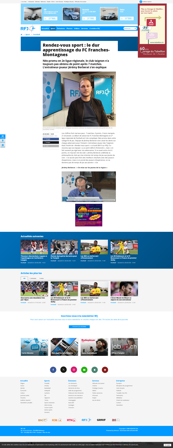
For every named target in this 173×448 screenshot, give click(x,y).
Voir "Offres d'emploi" (81, 347)
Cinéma (94, 386)
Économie (23, 390)
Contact (118, 402)
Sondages (71, 405)
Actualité (45, 28)
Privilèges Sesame (97, 388)
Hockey (46, 386)
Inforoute (37, 1)
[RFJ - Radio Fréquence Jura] (86, 420)
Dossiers (23, 398)
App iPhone (94, 370)
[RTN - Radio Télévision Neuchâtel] (71, 420)
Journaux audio (24, 395)
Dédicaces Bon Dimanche (76, 393)
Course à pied (48, 407)
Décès (53, 1)
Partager (47, 139)
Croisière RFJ (94, 28)
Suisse (22, 386)
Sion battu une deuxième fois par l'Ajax (33, 299)
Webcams (43, 1)
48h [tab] (24, 278)
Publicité (118, 390)
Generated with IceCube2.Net (129, 430)
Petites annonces (97, 393)
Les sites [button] (24, 1)
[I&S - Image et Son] (116, 420)
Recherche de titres (74, 388)
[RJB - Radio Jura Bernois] (57, 420)
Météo (94, 390)
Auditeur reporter (25, 400)
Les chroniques (72, 386)
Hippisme (47, 398)
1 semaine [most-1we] (33, 278)
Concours (71, 407)
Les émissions (72, 383)
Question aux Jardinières (75, 398)
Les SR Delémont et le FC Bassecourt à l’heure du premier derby (124, 258)
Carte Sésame (59, 1)
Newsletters (84, 370)
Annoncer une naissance (75, 395)
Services (84, 28)
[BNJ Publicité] (42, 420)
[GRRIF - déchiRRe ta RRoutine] (101, 420)
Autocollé (71, 402)
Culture (22, 393)
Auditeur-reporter (147, 1)
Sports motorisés (49, 402)
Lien (47, 146)
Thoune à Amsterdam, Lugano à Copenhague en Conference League (34, 258)
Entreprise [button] (31, 1)
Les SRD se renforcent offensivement (89, 257)
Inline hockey (48, 405)
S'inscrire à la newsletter (79, 326)
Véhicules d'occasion (98, 383)
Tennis (46, 400)
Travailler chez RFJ (121, 393)
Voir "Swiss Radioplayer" (51, 347)
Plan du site (46, 432)
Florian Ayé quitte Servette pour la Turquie (64, 257)
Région (22, 383)
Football (36, 34)
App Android (105, 370)
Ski (45, 395)
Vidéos (76, 28)
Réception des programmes (124, 386)
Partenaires (119, 395)
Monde (22, 388)
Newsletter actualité (26, 402)
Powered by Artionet (112, 430)
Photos (69, 28)
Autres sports (48, 410)
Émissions (61, 28)
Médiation (119, 398)
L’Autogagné (72, 400)
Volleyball (47, 390)
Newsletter (119, 405)
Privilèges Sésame (69, 1)
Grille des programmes (75, 390)
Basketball (47, 388)
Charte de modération (122, 400)
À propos (119, 383)
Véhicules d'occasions (80, 1)
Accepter (167, 445)
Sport (53, 28)
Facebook (53, 370)
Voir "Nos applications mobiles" (21, 347)
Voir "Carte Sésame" (111, 347)
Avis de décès (96, 400)
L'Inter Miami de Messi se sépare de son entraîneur (121, 299)
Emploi (48, 1)
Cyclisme (47, 393)
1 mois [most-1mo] (41, 278)
